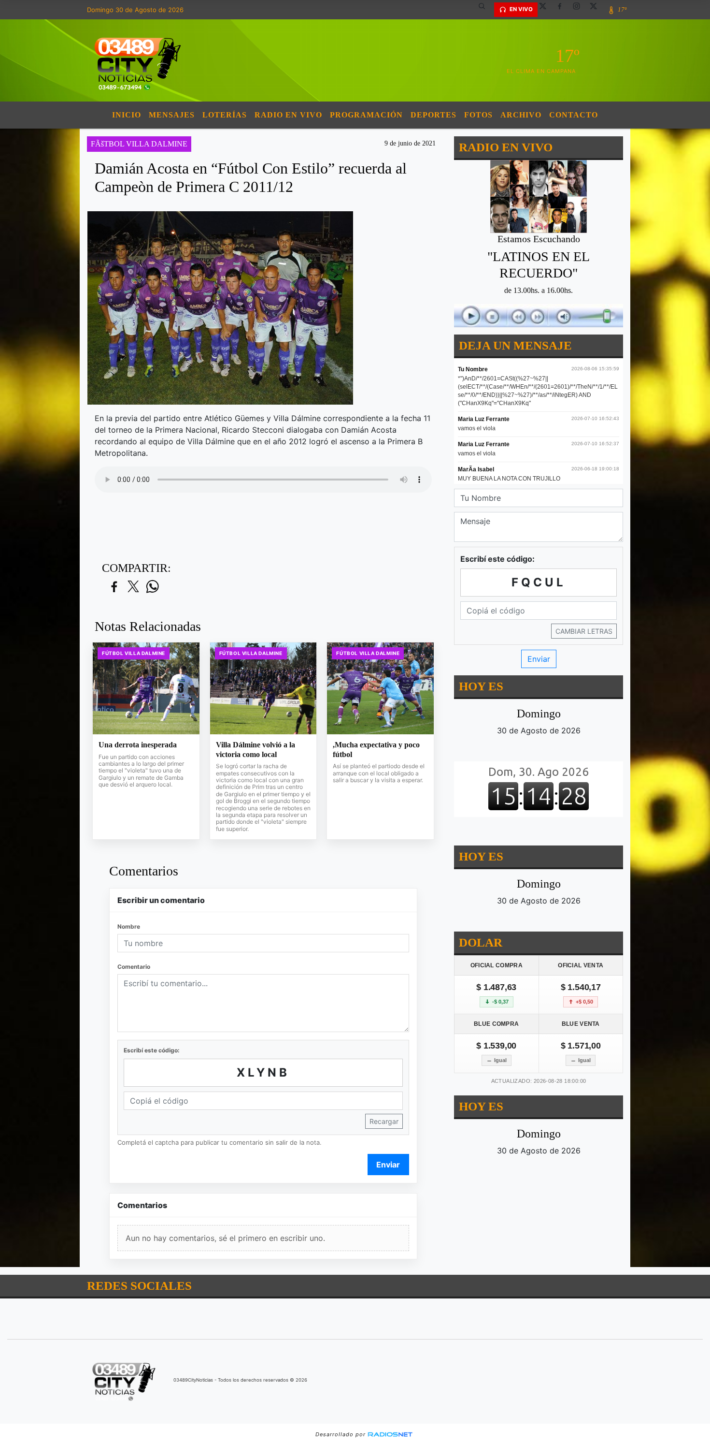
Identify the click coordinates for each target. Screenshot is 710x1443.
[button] (485, 9)
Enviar (388, 1164)
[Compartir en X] (133, 587)
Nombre (128, 926)
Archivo (520, 115)
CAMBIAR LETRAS (583, 631)
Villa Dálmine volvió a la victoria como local (255, 749)
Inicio (126, 115)
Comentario (133, 966)
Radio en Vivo (288, 115)
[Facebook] (563, 9)
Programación (366, 115)
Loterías (224, 115)
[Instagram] (580, 9)
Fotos (478, 115)
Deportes (433, 115)
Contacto (573, 115)
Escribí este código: (152, 1050)
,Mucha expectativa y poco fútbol (376, 749)
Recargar (383, 1121)
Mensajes (172, 115)
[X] (546, 9)
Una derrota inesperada (138, 745)
